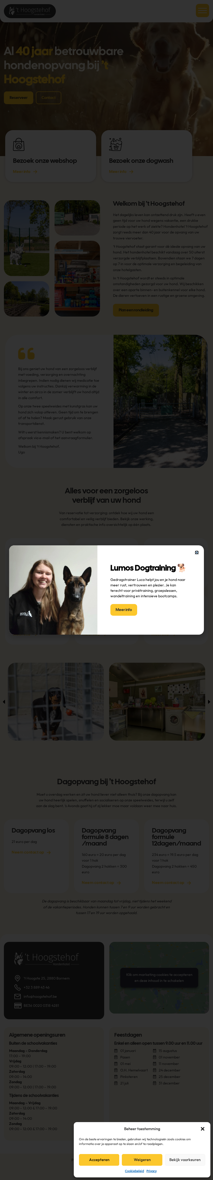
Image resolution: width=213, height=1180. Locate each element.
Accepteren (99, 1159)
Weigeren (142, 1159)
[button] (202, 1128)
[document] (106, 590)
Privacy (152, 1171)
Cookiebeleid (134, 1171)
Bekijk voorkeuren (185, 1159)
